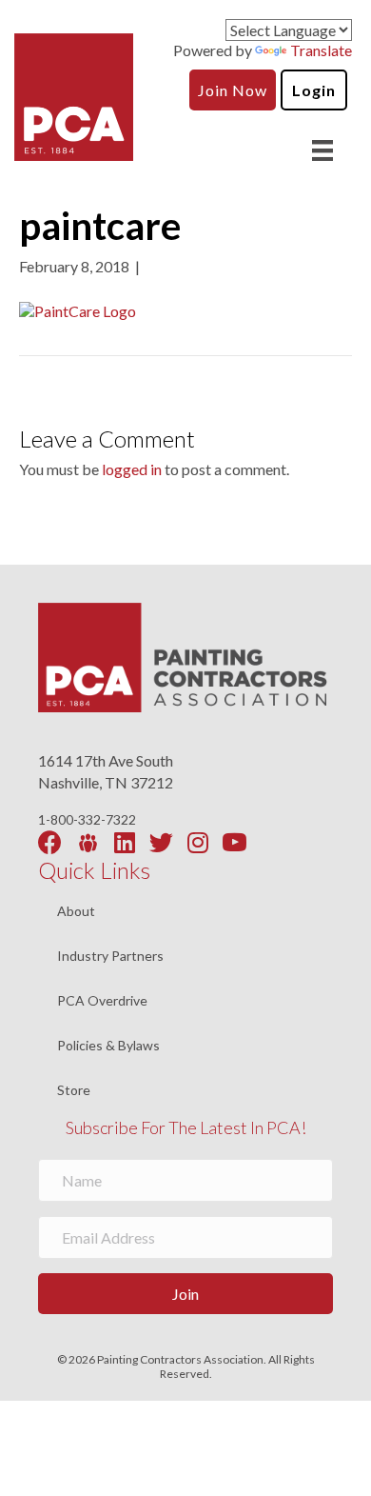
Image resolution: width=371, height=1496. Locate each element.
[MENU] (322, 150)
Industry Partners (110, 956)
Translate (321, 50)
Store (73, 1090)
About (76, 912)
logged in (132, 469)
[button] (185, 1293)
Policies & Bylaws (108, 1046)
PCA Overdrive (102, 1001)
